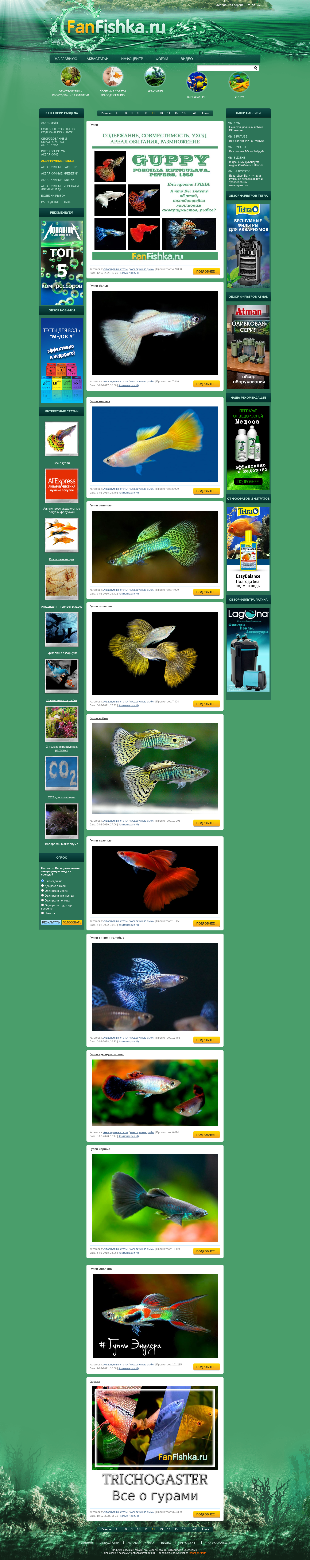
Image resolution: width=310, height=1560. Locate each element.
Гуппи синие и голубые (107, 937)
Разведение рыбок (56, 202)
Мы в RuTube (237, 136)
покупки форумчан (62, 512)
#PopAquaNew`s (217, 1542)
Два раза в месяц (55, 886)
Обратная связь (253, 5)
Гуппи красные (101, 840)
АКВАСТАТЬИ (98, 59)
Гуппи (94, 124)
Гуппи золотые (101, 606)
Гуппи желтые (100, 401)
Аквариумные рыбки (142, 269)
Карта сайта (258, 5)
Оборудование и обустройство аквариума (54, 142)
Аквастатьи (109, 1542)
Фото (149, 1542)
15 (176, 113)
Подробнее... (206, 271)
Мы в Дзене (236, 157)
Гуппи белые (99, 285)
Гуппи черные (100, 1149)
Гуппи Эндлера (101, 1268)
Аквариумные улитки (57, 179)
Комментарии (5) (130, 1515)
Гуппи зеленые (101, 505)
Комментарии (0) (129, 385)
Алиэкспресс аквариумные (61, 508)
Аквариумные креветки (59, 173)
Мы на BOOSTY (239, 171)
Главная (249, 5)
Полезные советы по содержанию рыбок (58, 131)
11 (146, 113)
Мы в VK (234, 122)
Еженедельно (53, 881)
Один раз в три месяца (59, 895)
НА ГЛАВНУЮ (66, 59)
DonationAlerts (197, 1553)
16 (184, 113)
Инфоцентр (132, 59)
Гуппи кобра (99, 718)
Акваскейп (49, 122)
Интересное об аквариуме (53, 153)
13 (161, 113)
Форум (162, 59)
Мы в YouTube (238, 147)
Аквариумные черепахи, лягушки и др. (60, 188)
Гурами (95, 1381)
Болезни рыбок (53, 195)
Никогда (49, 913)
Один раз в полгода (57, 900)
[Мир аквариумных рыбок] (116, 32)
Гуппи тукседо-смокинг (107, 1054)
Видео (187, 59)
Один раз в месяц (55, 890)
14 (168, 113)
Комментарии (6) (130, 272)
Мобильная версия (230, 5)
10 (138, 113)
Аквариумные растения (59, 167)
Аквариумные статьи (115, 269)
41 (195, 113)
